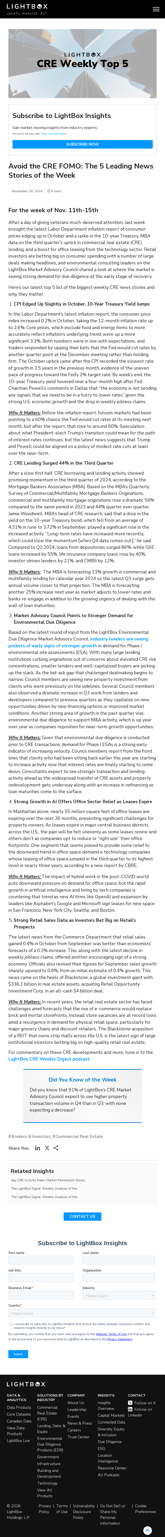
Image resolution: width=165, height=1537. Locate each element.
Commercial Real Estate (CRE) (47, 1413)
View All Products (44, 1493)
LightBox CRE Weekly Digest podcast (49, 1059)
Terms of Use (62, 1508)
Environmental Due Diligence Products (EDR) (50, 1444)
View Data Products (15, 1430)
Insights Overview (106, 1405)
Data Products (19, 1407)
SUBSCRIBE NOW (82, 144)
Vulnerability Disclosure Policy (84, 1511)
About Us (75, 1402)
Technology (47, 1483)
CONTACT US (82, 1216)
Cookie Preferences (145, 1508)
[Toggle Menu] (156, 9)
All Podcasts (108, 1474)
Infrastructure (49, 1463)
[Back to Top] (147, 1530)
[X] (47, 1149)
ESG (101, 1448)
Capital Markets (111, 1415)
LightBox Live (18, 1440)
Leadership (76, 1409)
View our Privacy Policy (53, 133)
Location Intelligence (108, 1458)
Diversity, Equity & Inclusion (111, 1432)
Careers (74, 1430)
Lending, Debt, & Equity (51, 1428)
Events (73, 1416)
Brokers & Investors (31, 1136)
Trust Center (78, 1437)
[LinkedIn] (37, 1149)
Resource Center (112, 1468)
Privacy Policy (45, 1508)
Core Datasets (19, 1414)
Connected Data (111, 1422)
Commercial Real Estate (79, 1136)
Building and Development (49, 1473)
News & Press (79, 1423)
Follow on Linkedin (140, 1412)
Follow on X (145, 1403)
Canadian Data (19, 1421)
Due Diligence (110, 1441)
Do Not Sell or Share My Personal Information (112, 1514)
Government (48, 1456)
